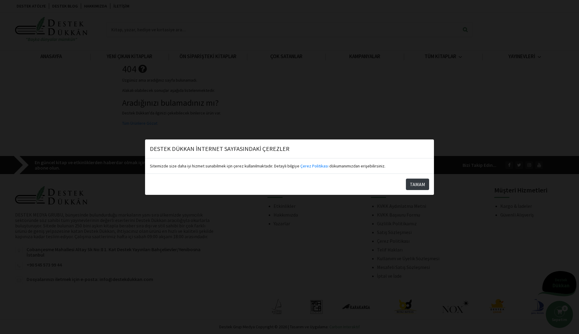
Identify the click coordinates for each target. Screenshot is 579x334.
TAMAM (417, 184)
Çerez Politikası (314, 166)
